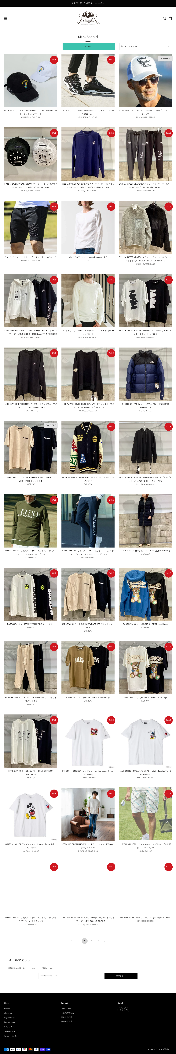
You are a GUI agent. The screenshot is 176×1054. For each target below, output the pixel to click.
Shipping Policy (10, 1031)
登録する (119, 976)
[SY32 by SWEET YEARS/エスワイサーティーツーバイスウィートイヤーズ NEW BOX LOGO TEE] (88, 887)
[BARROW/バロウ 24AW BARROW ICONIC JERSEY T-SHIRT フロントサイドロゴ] (30, 447)
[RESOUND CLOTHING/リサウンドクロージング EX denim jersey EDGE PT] (88, 814)
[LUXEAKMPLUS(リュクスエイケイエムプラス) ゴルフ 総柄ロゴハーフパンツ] (145, 814)
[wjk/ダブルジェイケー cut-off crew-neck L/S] (88, 227)
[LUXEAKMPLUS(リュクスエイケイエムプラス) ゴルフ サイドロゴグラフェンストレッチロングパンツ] (88, 521)
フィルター (88, 46)
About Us (8, 1013)
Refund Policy (9, 1027)
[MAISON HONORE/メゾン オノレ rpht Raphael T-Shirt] (145, 887)
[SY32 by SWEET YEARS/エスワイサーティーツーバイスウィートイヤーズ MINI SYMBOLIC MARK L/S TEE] (88, 154)
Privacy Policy (9, 1022)
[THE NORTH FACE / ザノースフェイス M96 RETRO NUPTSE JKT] (145, 374)
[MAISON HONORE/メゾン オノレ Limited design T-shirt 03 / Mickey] (88, 741)
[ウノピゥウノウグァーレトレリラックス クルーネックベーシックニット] (88, 301)
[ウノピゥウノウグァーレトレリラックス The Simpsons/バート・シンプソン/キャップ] (30, 80)
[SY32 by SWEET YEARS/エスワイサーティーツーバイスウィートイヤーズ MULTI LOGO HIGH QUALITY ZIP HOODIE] (30, 301)
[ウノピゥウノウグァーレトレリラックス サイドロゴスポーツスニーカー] (88, 80)
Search (7, 1009)
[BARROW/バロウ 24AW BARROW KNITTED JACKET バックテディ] (88, 447)
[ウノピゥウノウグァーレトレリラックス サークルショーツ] (30, 227)
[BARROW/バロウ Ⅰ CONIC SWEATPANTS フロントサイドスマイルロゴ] (30, 667)
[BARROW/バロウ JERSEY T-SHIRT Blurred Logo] (88, 667)
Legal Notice (9, 1018)
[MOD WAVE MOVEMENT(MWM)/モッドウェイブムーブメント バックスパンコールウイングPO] (145, 447)
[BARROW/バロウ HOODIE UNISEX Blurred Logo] (145, 594)
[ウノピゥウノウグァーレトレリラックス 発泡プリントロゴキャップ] (145, 80)
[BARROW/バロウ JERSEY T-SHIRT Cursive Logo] (145, 667)
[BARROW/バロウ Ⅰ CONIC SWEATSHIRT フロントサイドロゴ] (88, 594)
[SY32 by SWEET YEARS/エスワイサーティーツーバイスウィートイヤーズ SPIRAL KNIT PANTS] (145, 154)
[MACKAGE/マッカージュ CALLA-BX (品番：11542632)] (145, 521)
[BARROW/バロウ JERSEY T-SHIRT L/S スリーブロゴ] (30, 594)
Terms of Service (10, 1036)
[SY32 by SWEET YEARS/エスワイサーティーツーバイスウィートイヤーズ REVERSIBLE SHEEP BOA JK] (145, 227)
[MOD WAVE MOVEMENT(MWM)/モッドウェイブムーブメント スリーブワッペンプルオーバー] (88, 374)
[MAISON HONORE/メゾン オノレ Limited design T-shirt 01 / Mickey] (30, 814)
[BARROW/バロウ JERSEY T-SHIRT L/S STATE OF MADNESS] (30, 741)
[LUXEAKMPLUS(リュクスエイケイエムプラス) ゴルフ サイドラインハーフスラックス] (30, 887)
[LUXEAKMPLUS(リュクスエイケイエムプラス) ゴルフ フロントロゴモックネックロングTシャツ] (30, 521)
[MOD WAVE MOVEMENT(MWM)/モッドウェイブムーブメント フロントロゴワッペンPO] (30, 374)
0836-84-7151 (66, 1009)
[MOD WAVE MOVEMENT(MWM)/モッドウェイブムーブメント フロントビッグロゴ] (145, 301)
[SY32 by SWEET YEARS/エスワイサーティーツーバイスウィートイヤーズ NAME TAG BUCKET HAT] (30, 154)
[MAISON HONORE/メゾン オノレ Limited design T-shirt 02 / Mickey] (145, 741)
